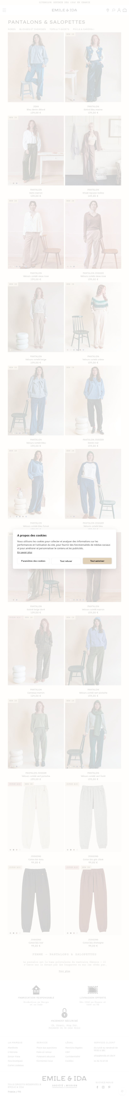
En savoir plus (24, 552)
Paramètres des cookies (33, 561)
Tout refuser (66, 561)
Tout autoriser (97, 561)
